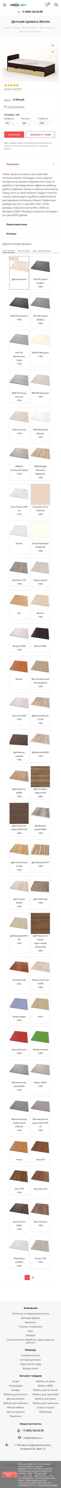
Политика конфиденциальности (30, 1313)
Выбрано (14, 258)
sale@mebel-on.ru (33, 1437)
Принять (9, 1474)
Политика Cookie (47, 1484)
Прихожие (16, 1416)
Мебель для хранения (45, 1403)
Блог (30, 1330)
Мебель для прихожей (45, 1394)
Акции (15, 1381)
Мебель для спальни (16, 1394)
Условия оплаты (30, 1355)
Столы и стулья (45, 1407)
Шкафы (15, 1389)
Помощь (30, 1350)
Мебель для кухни (45, 1398)
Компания (30, 1308)
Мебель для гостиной (45, 1389)
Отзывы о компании (30, 1326)
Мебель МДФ (45, 1385)
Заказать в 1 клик (40, 134)
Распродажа (16, 1385)
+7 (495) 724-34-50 (32, 11)
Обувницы (45, 1411)
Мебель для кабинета (15, 1403)
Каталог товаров (31, 1375)
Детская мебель (16, 1398)
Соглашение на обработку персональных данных (30, 1341)
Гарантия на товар (30, 1364)
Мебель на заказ (45, 1381)
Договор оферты (30, 1317)
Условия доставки (30, 1359)
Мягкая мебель (15, 1407)
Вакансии (30, 1322)
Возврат (30, 1335)
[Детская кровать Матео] (30, 64)
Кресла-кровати (16, 1411)
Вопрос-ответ (30, 1368)
